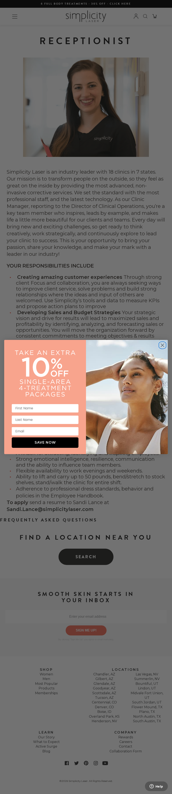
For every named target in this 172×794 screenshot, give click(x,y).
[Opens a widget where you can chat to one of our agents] (156, 786)
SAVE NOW (45, 442)
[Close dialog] (162, 344)
